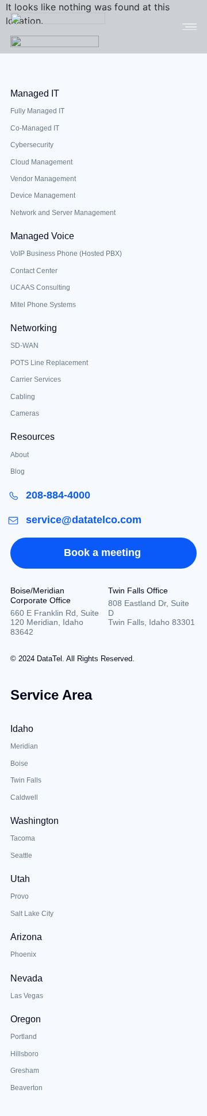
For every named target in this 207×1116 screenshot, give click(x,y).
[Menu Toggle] (189, 27)
